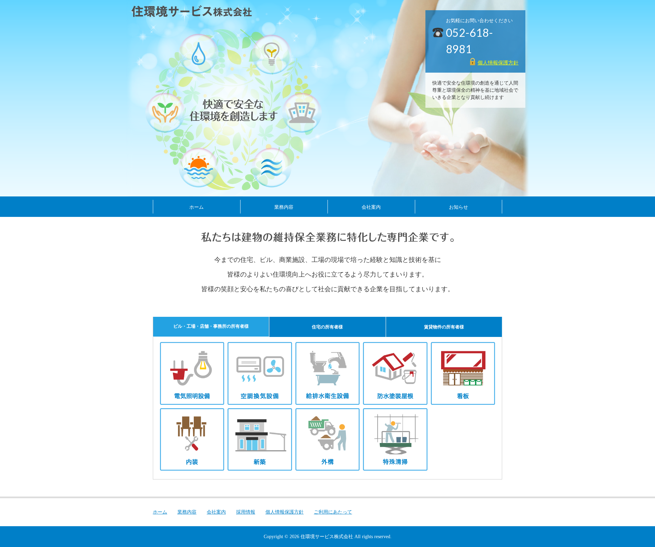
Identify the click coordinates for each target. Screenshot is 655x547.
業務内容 (283, 207)
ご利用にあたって (333, 512)
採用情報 (245, 512)
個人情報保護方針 (498, 62)
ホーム (196, 207)
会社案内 (371, 207)
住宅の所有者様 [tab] (327, 326)
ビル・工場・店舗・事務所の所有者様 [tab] (211, 326)
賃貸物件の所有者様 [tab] (444, 326)
